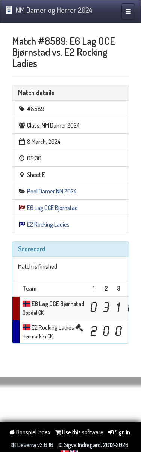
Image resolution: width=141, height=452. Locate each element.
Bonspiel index (32, 432)
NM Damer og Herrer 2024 (54, 10)
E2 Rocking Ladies (48, 224)
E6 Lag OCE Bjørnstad (52, 208)
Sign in (122, 432)
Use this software (82, 432)
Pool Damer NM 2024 (52, 191)
